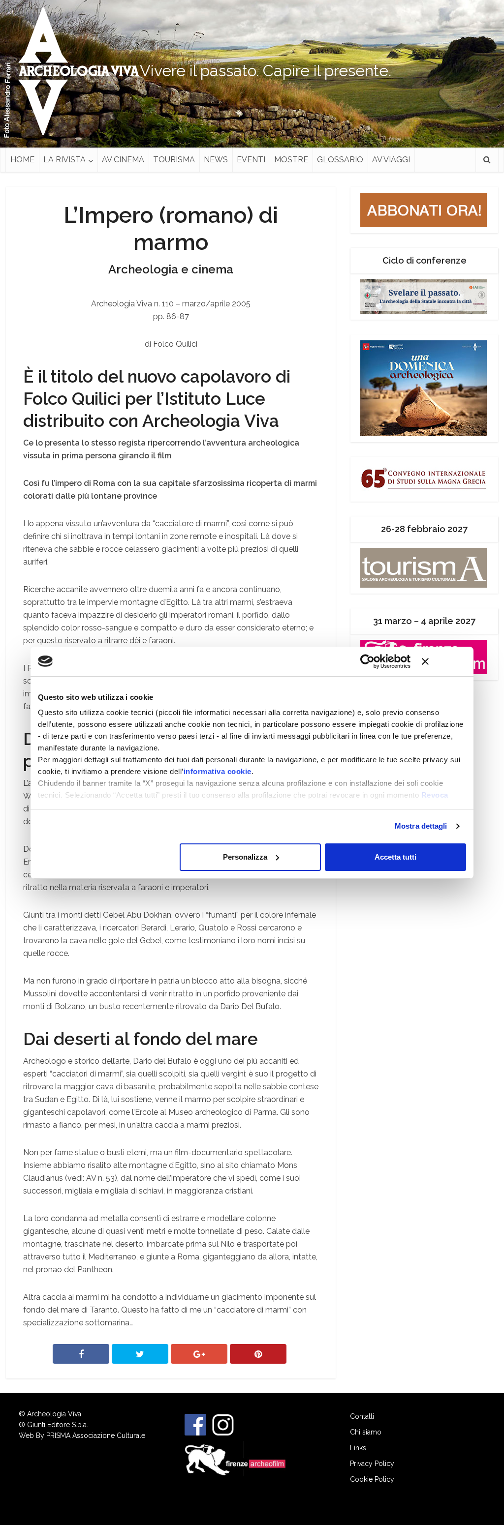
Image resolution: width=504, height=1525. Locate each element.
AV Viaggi (391, 159)
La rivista (64, 159)
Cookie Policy (372, 1479)
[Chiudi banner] (444, 661)
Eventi (251, 159)
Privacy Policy (372, 1463)
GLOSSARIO (340, 159)
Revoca (434, 795)
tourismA (174, 159)
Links (358, 1448)
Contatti (362, 1416)
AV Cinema (123, 159)
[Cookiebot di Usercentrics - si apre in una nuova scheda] (367, 661)
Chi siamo (365, 1432)
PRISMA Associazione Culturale (95, 1435)
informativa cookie (218, 771)
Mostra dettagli (421, 826)
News (216, 159)
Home (22, 159)
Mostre (291, 159)
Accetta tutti (395, 857)
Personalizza (245, 857)
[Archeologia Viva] (75, 71)
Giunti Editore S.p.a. (57, 1425)
